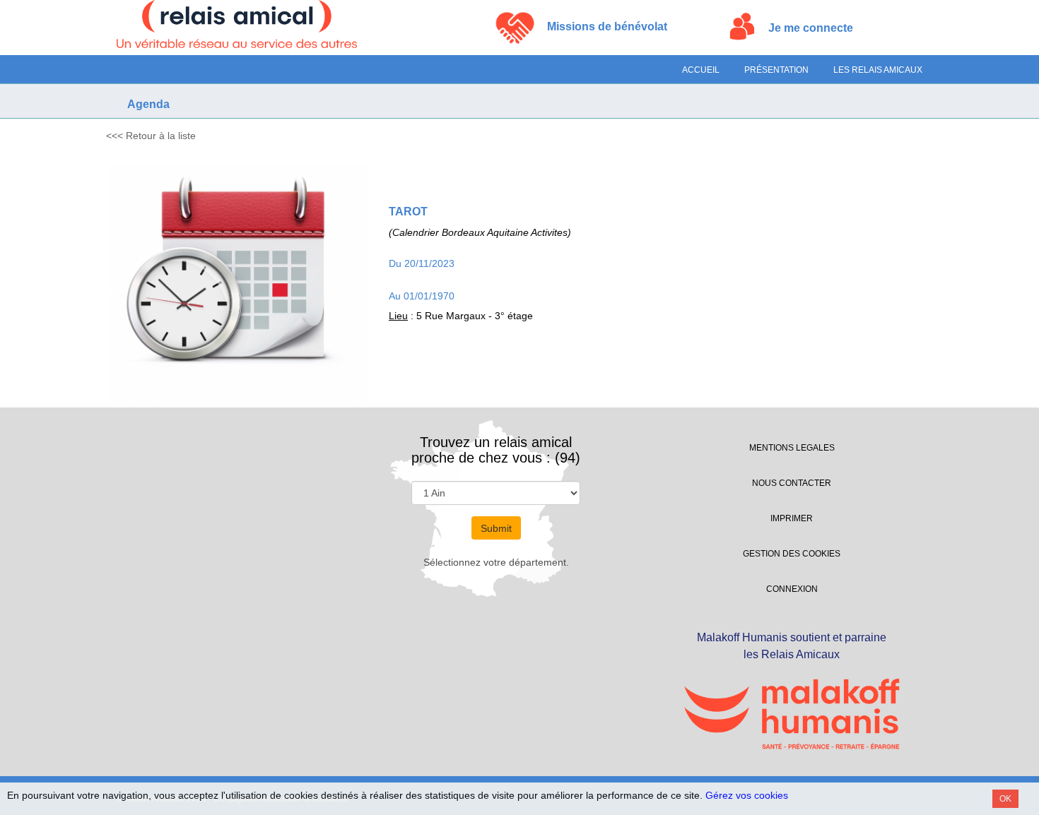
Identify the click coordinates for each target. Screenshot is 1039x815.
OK (1005, 799)
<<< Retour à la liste (151, 135)
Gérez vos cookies (746, 795)
